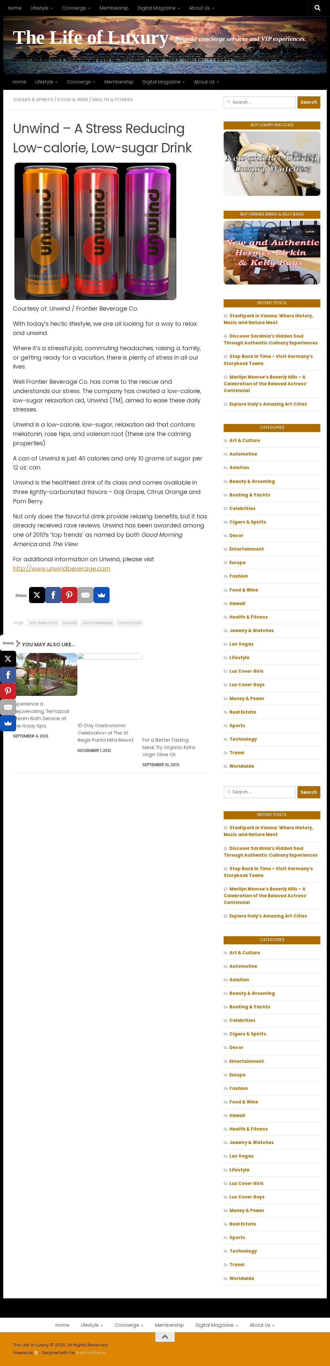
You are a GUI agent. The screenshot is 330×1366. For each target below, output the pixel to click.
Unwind (69, 622)
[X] (37, 595)
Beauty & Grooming (252, 481)
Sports (237, 726)
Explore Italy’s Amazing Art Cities (268, 404)
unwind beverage (97, 622)
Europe (237, 563)
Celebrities (242, 508)
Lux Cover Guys (247, 685)
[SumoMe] (101, 595)
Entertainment (246, 549)
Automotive (243, 454)
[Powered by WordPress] (36, 1353)
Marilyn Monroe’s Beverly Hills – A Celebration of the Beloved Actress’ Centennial (265, 384)
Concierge (74, 8)
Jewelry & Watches (251, 631)
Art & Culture (244, 441)
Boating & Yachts (249, 495)
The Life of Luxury (91, 37)
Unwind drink (129, 622)
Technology (243, 739)
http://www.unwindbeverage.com (61, 568)
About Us (199, 8)
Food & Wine (72, 99)
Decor (236, 536)
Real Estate (242, 712)
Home (15, 8)
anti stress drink (43, 622)
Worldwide (241, 766)
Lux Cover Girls (246, 671)
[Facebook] (53, 595)
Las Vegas (241, 644)
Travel (236, 753)
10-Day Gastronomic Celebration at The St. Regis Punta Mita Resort (106, 732)
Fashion (238, 576)
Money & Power (246, 699)
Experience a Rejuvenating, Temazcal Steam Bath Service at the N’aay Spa (41, 714)
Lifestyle (39, 8)
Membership (114, 8)
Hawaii (237, 604)
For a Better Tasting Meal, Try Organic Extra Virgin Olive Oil (168, 747)
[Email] (85, 595)
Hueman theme (90, 1352)
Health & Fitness (112, 99)
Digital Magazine (157, 8)
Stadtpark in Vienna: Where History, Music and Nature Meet (268, 319)
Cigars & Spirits (33, 99)
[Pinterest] (69, 595)
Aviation (239, 468)
